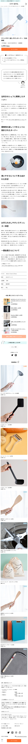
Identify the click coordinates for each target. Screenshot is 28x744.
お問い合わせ (17, 725)
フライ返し (4, 43)
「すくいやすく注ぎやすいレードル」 (16, 119)
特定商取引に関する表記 (6, 728)
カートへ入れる (14, 49)
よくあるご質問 (4, 725)
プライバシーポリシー (19, 723)
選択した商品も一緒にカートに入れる (14, 336)
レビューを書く (14, 347)
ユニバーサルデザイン (12, 43)
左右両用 (20, 43)
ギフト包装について (5, 723)
